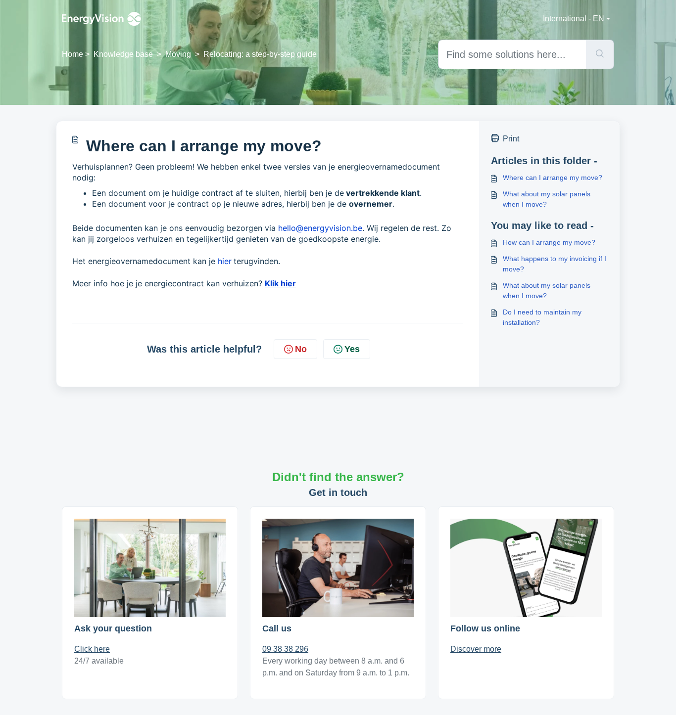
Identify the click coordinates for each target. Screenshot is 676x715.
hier (225, 261)
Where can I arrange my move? (552, 177)
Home (72, 54)
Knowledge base (123, 54)
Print (511, 138)
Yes (352, 349)
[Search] (600, 54)
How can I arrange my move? (549, 242)
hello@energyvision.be (320, 228)
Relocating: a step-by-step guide (260, 54)
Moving (178, 54)
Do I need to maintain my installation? (542, 317)
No (301, 349)
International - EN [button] (573, 18)
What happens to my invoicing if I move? (554, 264)
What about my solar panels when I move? (546, 199)
